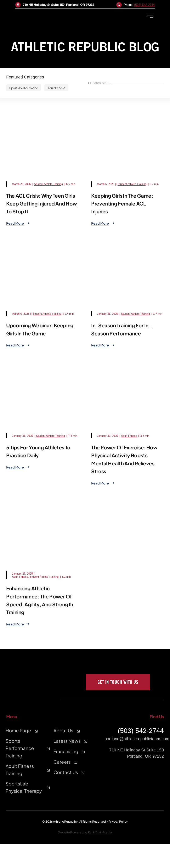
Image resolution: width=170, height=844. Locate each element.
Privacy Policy (118, 821)
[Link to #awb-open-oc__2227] (150, 16)
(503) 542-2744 (144, 4)
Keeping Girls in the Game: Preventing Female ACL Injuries (122, 203)
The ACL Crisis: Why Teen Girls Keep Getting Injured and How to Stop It (41, 203)
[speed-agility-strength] (42, 510)
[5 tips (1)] (42, 372)
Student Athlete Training (48, 184)
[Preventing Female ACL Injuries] (127, 120)
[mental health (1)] (127, 372)
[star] (22, 666)
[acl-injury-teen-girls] (42, 120)
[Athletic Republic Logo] (48, 13)
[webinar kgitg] (42, 250)
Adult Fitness (129, 435)
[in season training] (127, 250)
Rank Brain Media (100, 832)
